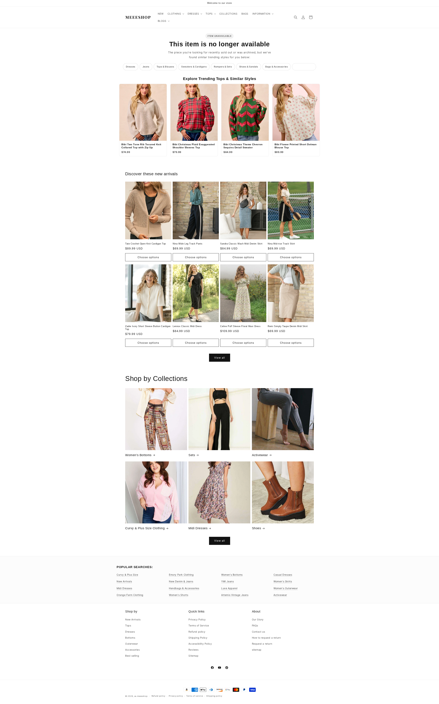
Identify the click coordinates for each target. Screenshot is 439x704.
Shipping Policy (197, 637)
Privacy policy (176, 696)
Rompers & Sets (223, 66)
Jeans (146, 66)
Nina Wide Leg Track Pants (188, 243)
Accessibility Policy (200, 643)
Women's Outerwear (286, 588)
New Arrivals (124, 581)
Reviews (193, 649)
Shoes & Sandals (248, 66)
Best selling (132, 655)
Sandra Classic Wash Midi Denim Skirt (241, 243)
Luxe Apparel (229, 588)
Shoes (256, 528)
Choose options (148, 257)
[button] (175, 13)
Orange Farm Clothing (130, 594)
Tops (128, 625)
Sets (191, 455)
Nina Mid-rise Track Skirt (281, 243)
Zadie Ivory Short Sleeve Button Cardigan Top (148, 327)
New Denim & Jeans (181, 581)
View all (219, 357)
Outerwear (131, 643)
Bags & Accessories (276, 66)
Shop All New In (304, 66)
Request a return (262, 643)
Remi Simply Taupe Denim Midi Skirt (288, 326)
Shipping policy (214, 696)
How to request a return (266, 637)
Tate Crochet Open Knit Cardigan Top (145, 243)
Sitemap (193, 655)
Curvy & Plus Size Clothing (145, 528)
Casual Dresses (283, 574)
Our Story (258, 619)
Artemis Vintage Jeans (234, 594)
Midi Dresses (197, 528)
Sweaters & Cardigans (194, 66)
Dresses (130, 66)
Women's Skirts (283, 581)
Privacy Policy (197, 619)
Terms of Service (198, 625)
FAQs (255, 625)
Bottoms (130, 637)
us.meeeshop (141, 696)
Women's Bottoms (138, 455)
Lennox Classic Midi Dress (187, 326)
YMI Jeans (227, 581)
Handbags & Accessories (184, 588)
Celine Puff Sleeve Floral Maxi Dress (240, 326)
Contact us (258, 631)
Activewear (260, 455)
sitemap (257, 649)
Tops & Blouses (165, 66)
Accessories (132, 649)
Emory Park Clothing (181, 574)
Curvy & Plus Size (127, 574)
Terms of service (194, 696)
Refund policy (196, 631)
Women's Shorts (178, 594)
